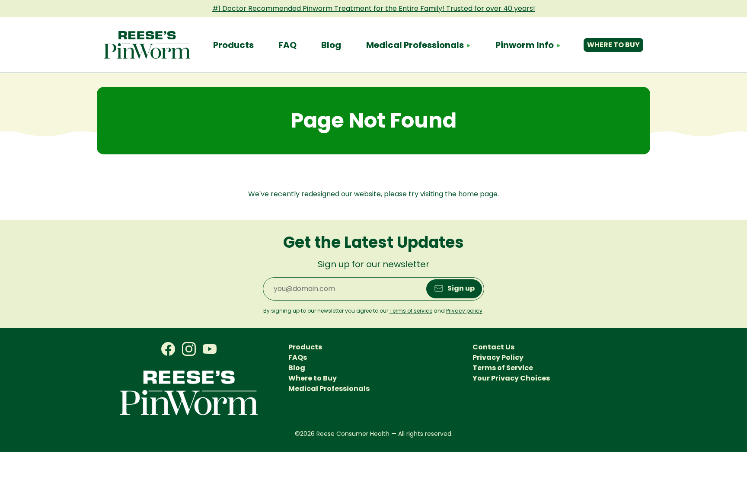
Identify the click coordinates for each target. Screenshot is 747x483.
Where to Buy (613, 45)
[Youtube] (210, 349)
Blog (331, 45)
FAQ (287, 45)
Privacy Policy (498, 357)
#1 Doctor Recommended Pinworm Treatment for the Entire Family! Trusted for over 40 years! (373, 8)
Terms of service (410, 310)
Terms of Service (502, 368)
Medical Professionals (415, 45)
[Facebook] (168, 349)
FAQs (297, 357)
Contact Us (493, 347)
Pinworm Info (524, 45)
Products (233, 45)
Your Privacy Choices (511, 378)
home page (478, 194)
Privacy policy (464, 310)
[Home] (147, 45)
